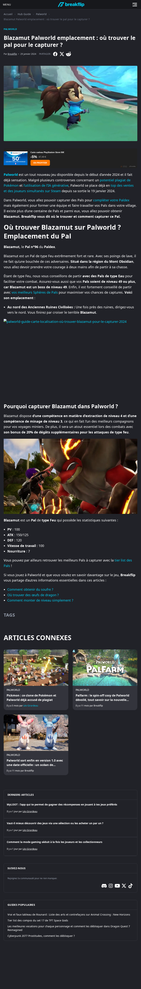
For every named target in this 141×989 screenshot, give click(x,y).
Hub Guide (24, 14)
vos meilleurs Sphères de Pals (35, 292)
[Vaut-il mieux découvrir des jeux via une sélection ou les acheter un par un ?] (70, 828)
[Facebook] (55, 54)
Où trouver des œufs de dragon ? (33, 595)
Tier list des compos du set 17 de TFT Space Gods (38, 920)
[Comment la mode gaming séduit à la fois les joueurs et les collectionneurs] (70, 846)
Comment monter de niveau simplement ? (40, 600)
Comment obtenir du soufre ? (30, 589)
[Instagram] (111, 886)
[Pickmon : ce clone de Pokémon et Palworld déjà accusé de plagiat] (36, 679)
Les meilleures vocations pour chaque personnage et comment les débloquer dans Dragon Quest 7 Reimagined (69, 928)
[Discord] (104, 886)
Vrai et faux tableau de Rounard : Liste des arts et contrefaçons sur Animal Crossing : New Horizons (69, 914)
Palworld (41, 14)
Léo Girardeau (30, 705)
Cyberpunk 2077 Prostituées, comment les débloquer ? (41, 936)
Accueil (8, 14)
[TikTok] (130, 886)
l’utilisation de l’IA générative (46, 185)
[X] (62, 54)
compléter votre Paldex (111, 200)
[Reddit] (68, 54)
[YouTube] (117, 886)
